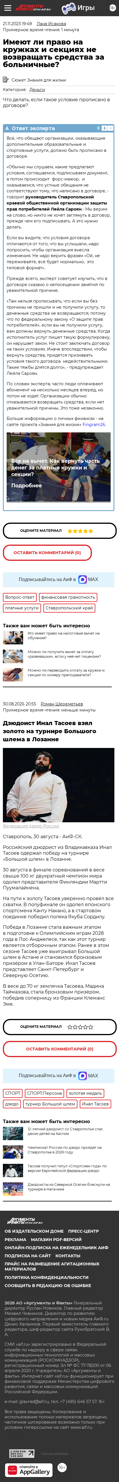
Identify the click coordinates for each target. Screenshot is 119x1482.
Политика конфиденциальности (47, 1277)
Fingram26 (94, 424)
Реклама (15, 1239)
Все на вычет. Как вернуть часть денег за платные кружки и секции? (55, 467)
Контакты (67, 1255)
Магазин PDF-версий (56, 1239)
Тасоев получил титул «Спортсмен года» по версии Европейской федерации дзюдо (67, 1168)
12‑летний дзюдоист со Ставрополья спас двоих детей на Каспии (65, 1131)
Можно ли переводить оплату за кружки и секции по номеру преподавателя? (66, 672)
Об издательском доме (34, 1231)
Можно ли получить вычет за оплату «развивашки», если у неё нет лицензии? (64, 654)
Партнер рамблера (54, 1453)
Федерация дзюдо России (31, 826)
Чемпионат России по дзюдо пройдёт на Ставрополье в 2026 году (65, 1149)
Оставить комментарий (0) (47, 552)
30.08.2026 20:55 (19, 704)
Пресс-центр (83, 1231)
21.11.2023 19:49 (17, 23)
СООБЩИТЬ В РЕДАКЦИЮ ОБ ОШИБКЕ (48, 1285)
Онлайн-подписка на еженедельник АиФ (56, 1247)
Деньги (37, 89)
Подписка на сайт (28, 1255)
